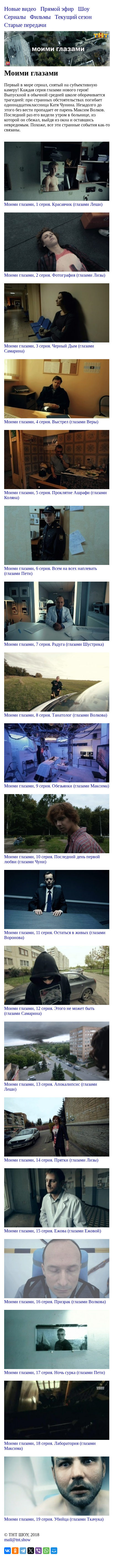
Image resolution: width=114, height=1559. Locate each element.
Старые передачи (25, 25)
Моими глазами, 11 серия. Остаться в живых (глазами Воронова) (54, 935)
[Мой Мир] (54, 1550)
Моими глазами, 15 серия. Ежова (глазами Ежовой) (52, 1230)
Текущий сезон (73, 17)
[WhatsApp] (46, 1550)
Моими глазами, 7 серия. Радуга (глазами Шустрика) (54, 644)
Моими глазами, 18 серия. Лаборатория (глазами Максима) (50, 1446)
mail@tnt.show (17, 1539)
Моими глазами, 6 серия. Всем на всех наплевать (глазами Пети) (50, 571)
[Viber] (38, 1550)
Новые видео (20, 9)
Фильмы (40, 17)
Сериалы (15, 17)
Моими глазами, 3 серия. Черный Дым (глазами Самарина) (49, 348)
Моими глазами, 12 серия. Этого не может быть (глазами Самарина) (49, 1011)
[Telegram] (23, 1550)
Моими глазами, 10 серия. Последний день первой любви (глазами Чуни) (52, 859)
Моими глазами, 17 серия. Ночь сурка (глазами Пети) (54, 1372)
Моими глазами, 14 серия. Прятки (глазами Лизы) (51, 1160)
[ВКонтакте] (7, 1550)
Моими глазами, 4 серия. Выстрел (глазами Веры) (51, 421)
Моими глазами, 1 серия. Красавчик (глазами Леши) (53, 204)
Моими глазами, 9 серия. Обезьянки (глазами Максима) (56, 786)
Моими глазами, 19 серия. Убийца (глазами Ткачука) (53, 1519)
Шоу (84, 9)
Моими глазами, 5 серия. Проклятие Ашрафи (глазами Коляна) (55, 495)
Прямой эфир (57, 9)
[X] (30, 1550)
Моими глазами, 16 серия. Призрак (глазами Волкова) (55, 1301)
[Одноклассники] (15, 1550)
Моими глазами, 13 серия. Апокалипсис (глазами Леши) (50, 1087)
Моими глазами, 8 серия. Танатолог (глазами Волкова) (55, 715)
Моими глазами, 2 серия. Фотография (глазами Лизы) (54, 275)
